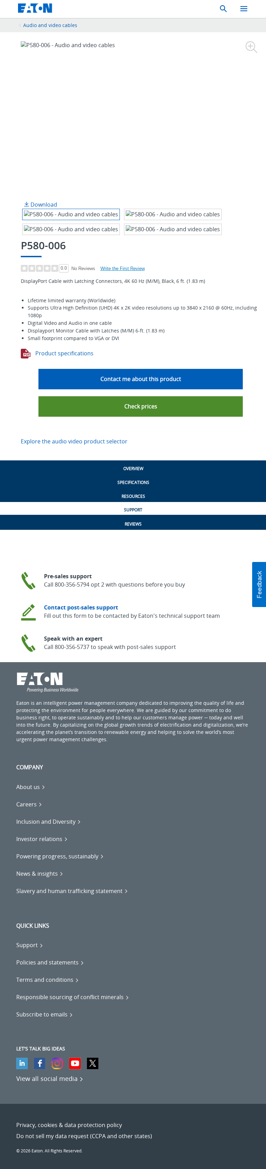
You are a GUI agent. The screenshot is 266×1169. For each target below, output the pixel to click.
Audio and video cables (50, 25)
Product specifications (64, 353)
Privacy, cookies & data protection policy (69, 1125)
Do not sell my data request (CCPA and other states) (84, 1136)
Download (43, 204)
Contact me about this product (140, 379)
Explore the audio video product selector (74, 441)
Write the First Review (122, 268)
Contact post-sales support (81, 607)
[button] (140, 406)
